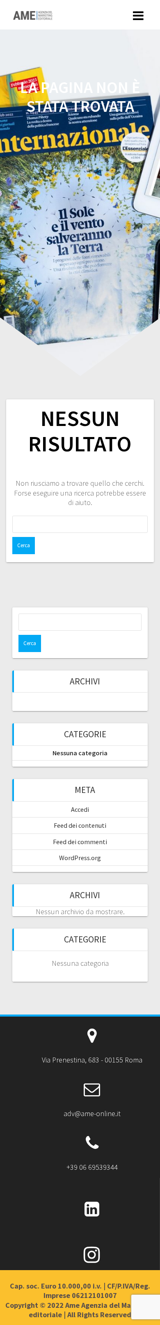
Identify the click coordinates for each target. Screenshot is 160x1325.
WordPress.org (80, 858)
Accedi (80, 809)
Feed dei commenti (80, 842)
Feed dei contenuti (80, 825)
